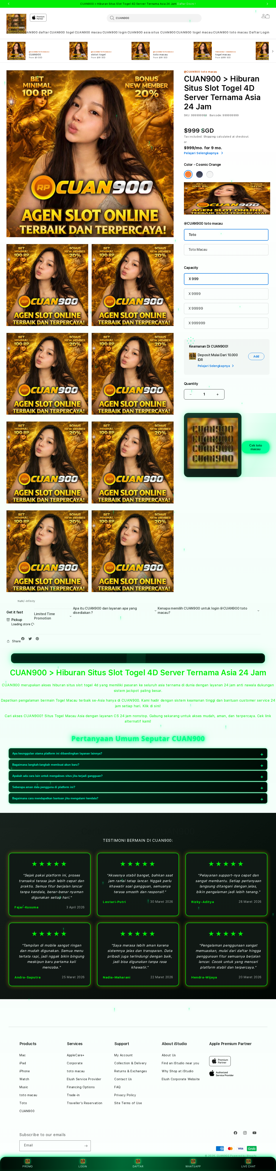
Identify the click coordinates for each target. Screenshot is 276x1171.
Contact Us (123, 1079)
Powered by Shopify (243, 1155)
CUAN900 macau (88, 32)
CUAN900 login (114, 32)
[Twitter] (31, 639)
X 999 (194, 279)
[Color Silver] (209, 174)
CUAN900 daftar (35, 32)
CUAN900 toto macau (230, 32)
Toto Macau (197, 250)
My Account (123, 1055)
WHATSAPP (193, 1166)
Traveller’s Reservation (84, 1103)
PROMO (27, 1166)
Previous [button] (8, 4)
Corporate (75, 1063)
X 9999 (194, 294)
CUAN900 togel (62, 32)
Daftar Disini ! (186, 3)
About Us (169, 1055)
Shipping (210, 136)
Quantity (191, 384)
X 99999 (195, 308)
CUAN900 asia (139, 32)
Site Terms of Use (128, 1103)
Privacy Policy (125, 1095)
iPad (22, 1063)
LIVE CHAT (248, 1166)
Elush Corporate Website (181, 1079)
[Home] (16, 24)
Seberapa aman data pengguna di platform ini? (43, 787)
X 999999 (196, 323)
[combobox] (154, 18)
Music (23, 1087)
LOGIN (82, 1166)
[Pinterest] (38, 639)
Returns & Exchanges (130, 1071)
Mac (22, 1055)
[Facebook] (24, 639)
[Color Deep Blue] (199, 174)
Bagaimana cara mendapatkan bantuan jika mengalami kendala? (55, 798)
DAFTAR (138, 1166)
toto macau (28, 1095)
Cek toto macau (255, 447)
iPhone (24, 1071)
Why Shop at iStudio (177, 1071)
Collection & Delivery (130, 1063)
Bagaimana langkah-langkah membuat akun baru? (45, 764)
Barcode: (216, 115)
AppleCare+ (76, 1055)
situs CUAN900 (163, 32)
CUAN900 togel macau (194, 32)
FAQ (117, 1087)
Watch (24, 1079)
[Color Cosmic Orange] (188, 174)
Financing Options (81, 1087)
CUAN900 (14, 32)
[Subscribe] (86, 1145)
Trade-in (73, 1095)
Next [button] (267, 4)
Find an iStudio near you (180, 1063)
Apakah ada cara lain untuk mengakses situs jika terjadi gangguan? (57, 776)
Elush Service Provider (84, 1079)
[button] (14, 32)
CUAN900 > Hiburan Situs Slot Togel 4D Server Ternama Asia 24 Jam (138, 3)
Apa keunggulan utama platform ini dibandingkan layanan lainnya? (57, 753)
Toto (192, 235)
